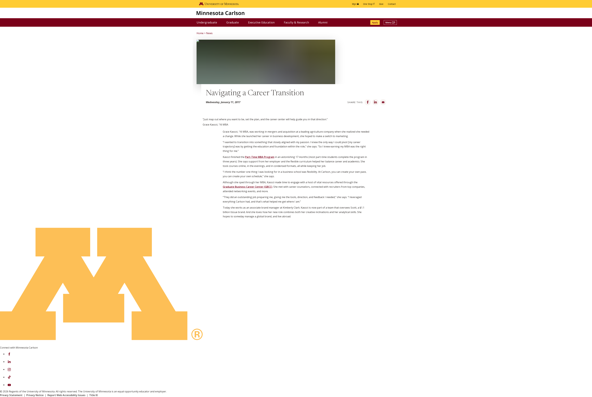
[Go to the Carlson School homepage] (220, 13)
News (209, 33)
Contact (392, 3)
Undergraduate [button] (209, 22)
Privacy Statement (11, 395)
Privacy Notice (35, 395)
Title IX (93, 395)
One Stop (369, 4)
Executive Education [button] (263, 22)
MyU (356, 4)
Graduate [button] (234, 22)
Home (200, 33)
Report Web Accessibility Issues (66, 395)
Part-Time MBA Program (259, 157)
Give (381, 3)
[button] (390, 22)
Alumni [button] (324, 22)
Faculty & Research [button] (298, 22)
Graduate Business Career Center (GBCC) (247, 186)
